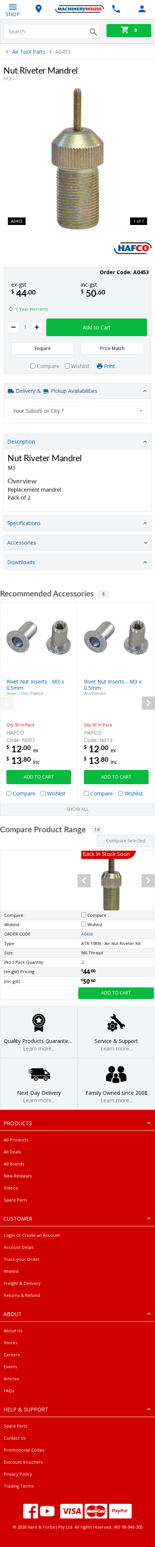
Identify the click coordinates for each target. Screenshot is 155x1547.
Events (10, 1366)
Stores (10, 1342)
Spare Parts (15, 1200)
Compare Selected (126, 841)
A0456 (87, 934)
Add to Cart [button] (97, 327)
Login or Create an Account (32, 1235)
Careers (12, 1354)
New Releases (18, 1176)
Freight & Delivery (22, 1283)
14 (96, 829)
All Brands (14, 1164)
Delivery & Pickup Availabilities (55, 390)
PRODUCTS (17, 1123)
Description (21, 441)
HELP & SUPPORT (25, 1409)
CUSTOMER (17, 1218)
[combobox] (77, 410)
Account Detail (18, 1247)
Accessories (21, 542)
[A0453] (77, 158)
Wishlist (11, 1271)
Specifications (24, 523)
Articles (11, 1378)
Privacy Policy (18, 1474)
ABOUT (12, 1314)
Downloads (21, 562)
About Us (13, 1330)
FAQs (9, 1390)
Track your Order (22, 1259)
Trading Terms (18, 1486)
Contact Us (15, 1438)
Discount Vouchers (23, 1462)
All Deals (12, 1152)
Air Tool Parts (29, 51)
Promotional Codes (24, 1450)
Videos (11, 1188)
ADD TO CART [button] (39, 777)
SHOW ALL (78, 809)
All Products (16, 1140)
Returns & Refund (22, 1295)
